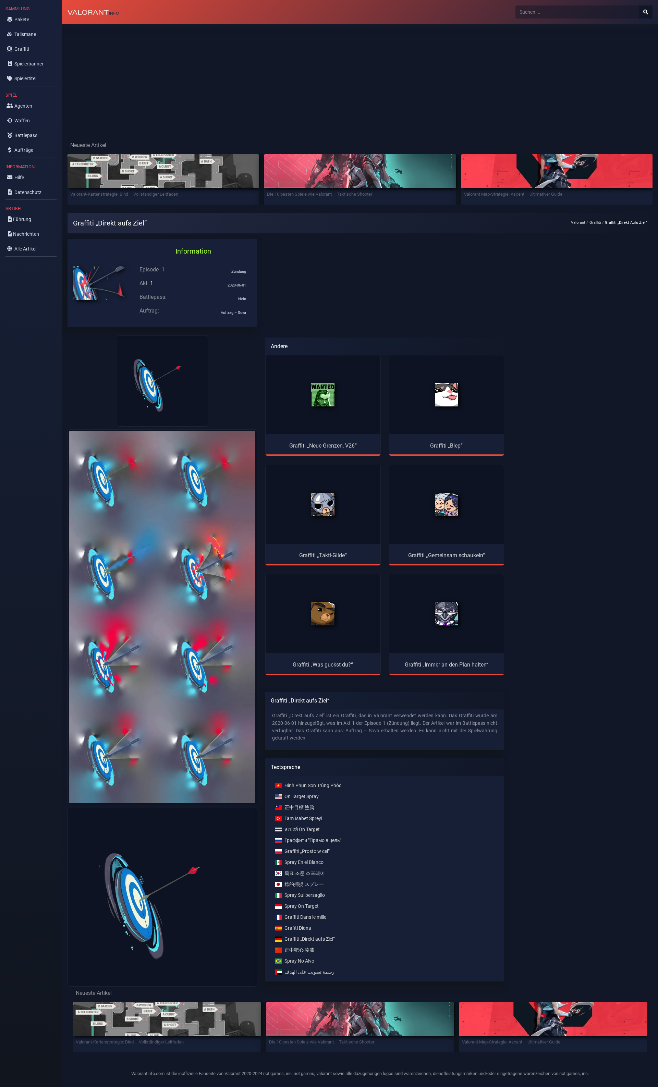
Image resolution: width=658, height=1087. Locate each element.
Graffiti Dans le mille (305, 917)
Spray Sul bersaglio (304, 895)
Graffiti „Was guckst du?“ (323, 664)
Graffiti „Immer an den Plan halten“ (446, 664)
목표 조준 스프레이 (304, 873)
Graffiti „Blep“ (446, 445)
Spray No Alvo (299, 961)
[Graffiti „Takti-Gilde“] (323, 504)
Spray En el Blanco (304, 862)
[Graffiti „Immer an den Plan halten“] (446, 613)
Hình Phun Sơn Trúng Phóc (312, 786)
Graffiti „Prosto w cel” (307, 851)
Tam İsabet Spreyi (303, 818)
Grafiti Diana (297, 928)
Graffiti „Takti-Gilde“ (323, 555)
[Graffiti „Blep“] (446, 394)
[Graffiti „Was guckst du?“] (323, 613)
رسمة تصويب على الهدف (309, 972)
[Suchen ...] (646, 12)
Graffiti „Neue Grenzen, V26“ (323, 445)
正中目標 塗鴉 (299, 807)
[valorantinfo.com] (93, 12)
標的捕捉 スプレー (304, 884)
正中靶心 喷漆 (299, 950)
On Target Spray (301, 796)
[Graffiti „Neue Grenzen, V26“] (323, 394)
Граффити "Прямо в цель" (312, 840)
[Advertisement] (267, 77)
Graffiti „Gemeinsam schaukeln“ (446, 555)
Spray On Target (301, 906)
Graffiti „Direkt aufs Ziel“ (309, 939)
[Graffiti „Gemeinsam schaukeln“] (446, 504)
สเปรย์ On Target (302, 829)
